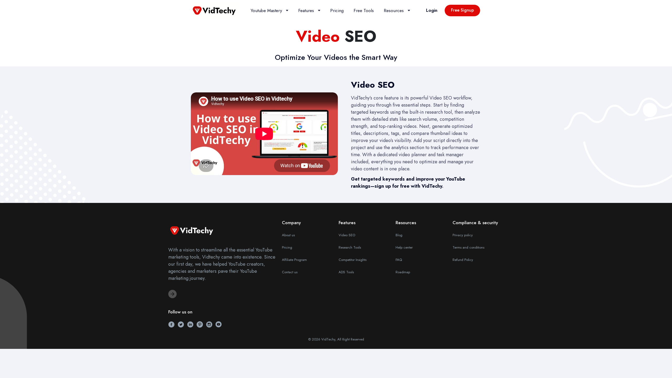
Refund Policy (463, 259)
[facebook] (171, 324)
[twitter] (181, 324)
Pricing (337, 10)
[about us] (172, 294)
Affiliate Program (294, 259)
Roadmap (403, 272)
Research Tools (350, 247)
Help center (404, 247)
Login (431, 10)
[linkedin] (190, 324)
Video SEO (347, 235)
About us (288, 235)
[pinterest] (200, 324)
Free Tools (364, 10)
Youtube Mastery (266, 10)
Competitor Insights (352, 259)
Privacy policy (463, 235)
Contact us (289, 272)
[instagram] (209, 324)
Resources (394, 10)
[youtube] (219, 324)
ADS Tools (346, 272)
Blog (399, 235)
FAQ (399, 259)
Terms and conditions (468, 247)
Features (306, 10)
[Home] (214, 10)
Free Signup (462, 10)
